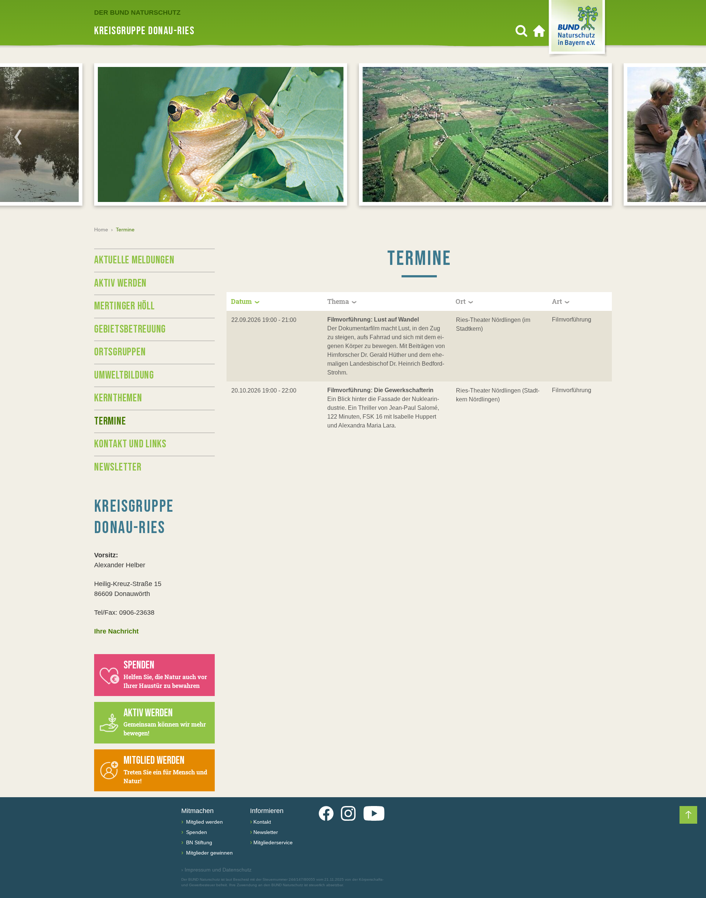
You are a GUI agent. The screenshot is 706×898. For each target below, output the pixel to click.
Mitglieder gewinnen (209, 853)
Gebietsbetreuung (130, 329)
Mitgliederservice (273, 842)
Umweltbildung (124, 375)
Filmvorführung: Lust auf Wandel (373, 319)
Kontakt (262, 822)
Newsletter (118, 467)
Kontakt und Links (130, 444)
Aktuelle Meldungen (134, 260)
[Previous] (18, 137)
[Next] (688, 137)
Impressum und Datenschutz (216, 870)
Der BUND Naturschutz (137, 12)
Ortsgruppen (120, 352)
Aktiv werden (120, 283)
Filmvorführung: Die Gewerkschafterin (380, 390)
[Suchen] (521, 31)
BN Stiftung (198, 842)
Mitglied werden (204, 822)
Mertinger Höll (124, 306)
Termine (110, 421)
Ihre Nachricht (116, 631)
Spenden (196, 832)
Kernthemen (118, 398)
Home (101, 230)
